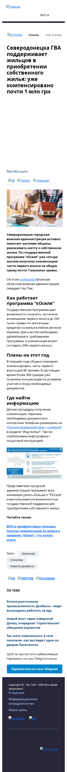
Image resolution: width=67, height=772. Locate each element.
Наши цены (18, 710)
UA (47, 15)
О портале (16, 693)
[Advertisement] (33, 129)
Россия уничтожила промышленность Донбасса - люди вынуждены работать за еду (34, 606)
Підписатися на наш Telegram (34, 669)
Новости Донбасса (22, 566)
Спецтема (16, 560)
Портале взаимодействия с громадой (34, 427)
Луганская (28, 553)
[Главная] (13, 6)
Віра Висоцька (17, 171)
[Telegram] (41, 180)
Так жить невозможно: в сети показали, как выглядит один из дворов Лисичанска (33, 640)
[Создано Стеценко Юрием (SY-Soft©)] (49, 749)
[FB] (11, 180)
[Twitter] (23, 180)
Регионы (34, 35)
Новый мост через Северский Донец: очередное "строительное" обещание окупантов (33, 623)
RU (42, 15)
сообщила (27, 279)
